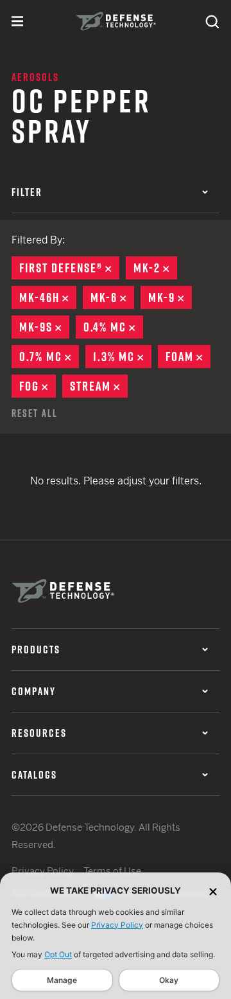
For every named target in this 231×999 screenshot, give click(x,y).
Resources (39, 733)
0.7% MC (49, 357)
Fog (37, 386)
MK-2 (155, 268)
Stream (99, 386)
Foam (188, 357)
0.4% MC (113, 327)
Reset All (35, 413)
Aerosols (35, 77)
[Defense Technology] (116, 21)
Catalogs (34, 774)
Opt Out (58, 954)
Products (36, 649)
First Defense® (69, 268)
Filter (27, 192)
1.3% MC (122, 357)
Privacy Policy (117, 925)
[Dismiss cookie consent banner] (213, 890)
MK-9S (44, 327)
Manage (62, 980)
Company (34, 691)
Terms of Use (112, 871)
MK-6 (112, 297)
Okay (168, 980)
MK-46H (47, 297)
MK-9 (170, 297)
